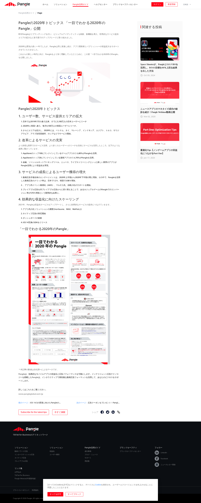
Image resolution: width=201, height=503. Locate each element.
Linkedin (164, 452)
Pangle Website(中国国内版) (25, 478)
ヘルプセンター (100, 4)
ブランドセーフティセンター (125, 4)
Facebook (164, 458)
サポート (88, 458)
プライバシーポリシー (21, 490)
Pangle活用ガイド (80, 4)
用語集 (87, 461)
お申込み (18, 472)
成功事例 (88, 451)
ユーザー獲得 (54, 454)
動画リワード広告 (21, 451)
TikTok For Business (22, 475)
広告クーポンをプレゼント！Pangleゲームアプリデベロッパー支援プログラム (104, 402)
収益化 (52, 451)
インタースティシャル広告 (24, 454)
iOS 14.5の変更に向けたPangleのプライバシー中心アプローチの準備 (46, 402)
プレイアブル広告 (21, 461)
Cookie (98, 484)
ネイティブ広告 (20, 458)
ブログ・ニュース (91, 454)
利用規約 (35, 490)
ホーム (45, 4)
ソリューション (60, 4)
